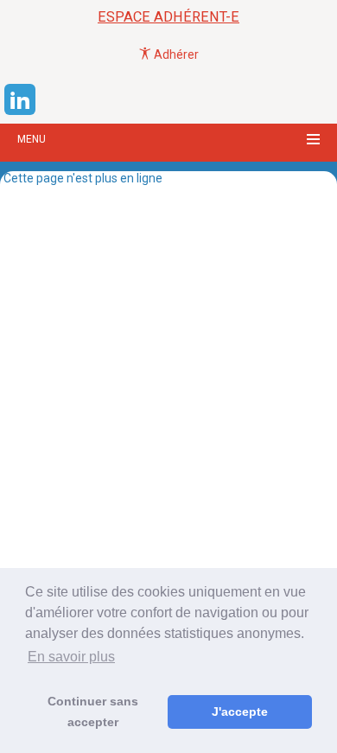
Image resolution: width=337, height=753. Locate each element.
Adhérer (175, 54)
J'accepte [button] (240, 711)
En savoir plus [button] (71, 656)
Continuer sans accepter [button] (93, 711)
